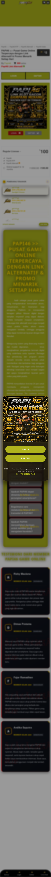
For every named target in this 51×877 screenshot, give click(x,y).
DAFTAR (25, 458)
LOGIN (25, 449)
